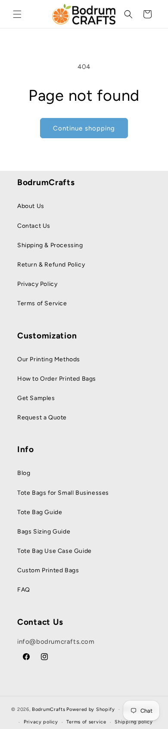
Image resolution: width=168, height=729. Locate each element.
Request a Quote (42, 417)
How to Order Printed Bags (56, 378)
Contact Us (33, 226)
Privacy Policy (37, 284)
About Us (30, 206)
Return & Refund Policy (51, 264)
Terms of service (86, 722)
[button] (17, 14)
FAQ (23, 589)
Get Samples (36, 398)
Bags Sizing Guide (43, 531)
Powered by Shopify (90, 709)
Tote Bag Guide (39, 512)
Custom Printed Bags (48, 570)
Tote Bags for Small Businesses (63, 492)
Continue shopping (84, 128)
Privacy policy (41, 722)
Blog (23, 473)
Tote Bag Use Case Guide (54, 551)
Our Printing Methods (48, 359)
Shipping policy (134, 722)
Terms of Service (42, 303)
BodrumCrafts (48, 709)
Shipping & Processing (50, 245)
